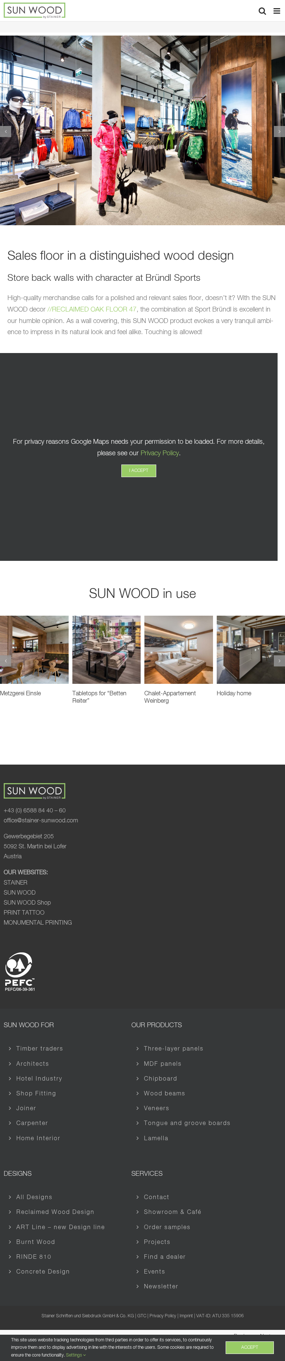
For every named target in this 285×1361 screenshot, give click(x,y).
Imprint (186, 1316)
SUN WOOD (20, 893)
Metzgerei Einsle (20, 694)
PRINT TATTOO (24, 913)
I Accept (138, 471)
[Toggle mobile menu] (277, 11)
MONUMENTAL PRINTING (38, 923)
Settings (74, 1355)
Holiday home (234, 694)
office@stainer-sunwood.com (41, 821)
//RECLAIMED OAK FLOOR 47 (92, 309)
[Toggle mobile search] (262, 11)
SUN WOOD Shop (27, 903)
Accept (249, 1347)
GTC (141, 1316)
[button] (5, 131)
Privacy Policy (160, 453)
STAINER (15, 883)
